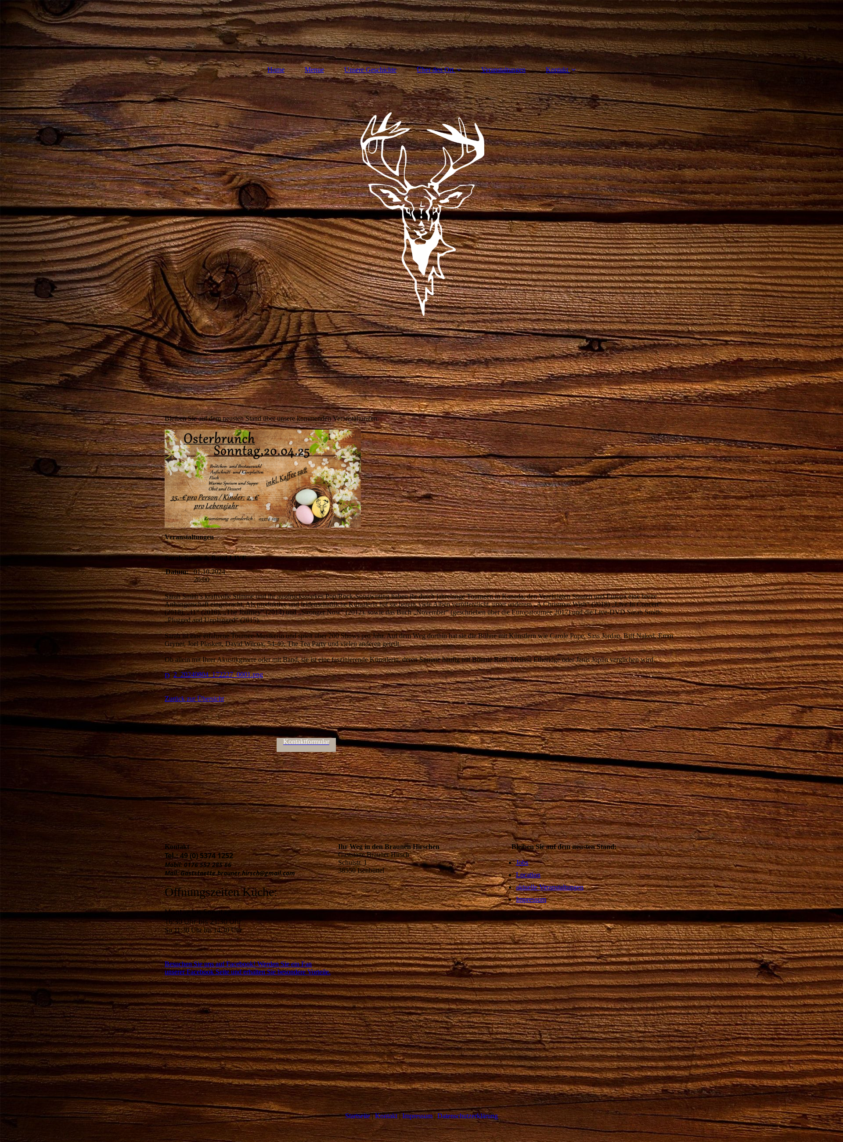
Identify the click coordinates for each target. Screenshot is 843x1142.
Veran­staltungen (503, 69)
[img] (421, 214)
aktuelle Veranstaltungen (550, 887)
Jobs (522, 862)
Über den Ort (435, 69)
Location (528, 874)
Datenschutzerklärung (467, 1116)
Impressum (531, 899)
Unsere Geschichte (370, 69)
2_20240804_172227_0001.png (218, 674)
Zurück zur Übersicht (194, 698)
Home (276, 69)
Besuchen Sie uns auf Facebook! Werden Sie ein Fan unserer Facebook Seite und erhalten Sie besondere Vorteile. (248, 968)
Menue (314, 69)
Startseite (357, 1116)
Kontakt (557, 69)
